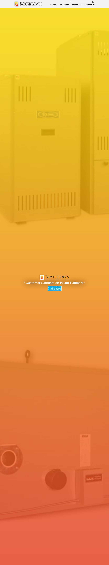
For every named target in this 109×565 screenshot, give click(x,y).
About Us (53, 5)
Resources (76, 5)
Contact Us (90, 5)
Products (64, 5)
